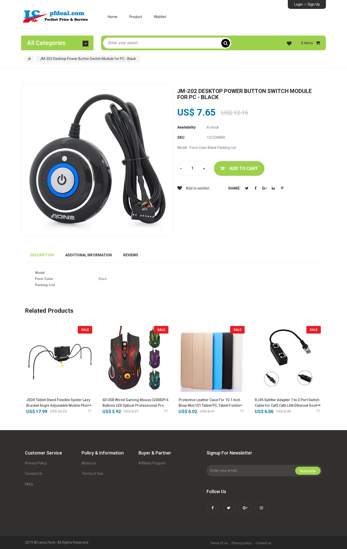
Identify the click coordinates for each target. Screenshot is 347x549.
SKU (180, 137)
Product (135, 17)
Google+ (264, 188)
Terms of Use (92, 474)
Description (42, 255)
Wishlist (160, 17)
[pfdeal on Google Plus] (245, 504)
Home (112, 17)
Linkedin (273, 188)
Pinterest (282, 188)
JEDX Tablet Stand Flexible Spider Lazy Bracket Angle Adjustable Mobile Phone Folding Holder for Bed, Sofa (58, 403)
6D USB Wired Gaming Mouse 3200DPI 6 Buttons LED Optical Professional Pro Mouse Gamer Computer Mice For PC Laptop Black (135, 403)
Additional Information (88, 255)
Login (298, 4)
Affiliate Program (152, 463)
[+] (204, 169)
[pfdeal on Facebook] (212, 504)
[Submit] (89, 410)
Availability (186, 127)
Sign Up (314, 4)
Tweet (247, 188)
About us (89, 463)
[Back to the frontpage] (29, 59)
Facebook (255, 188)
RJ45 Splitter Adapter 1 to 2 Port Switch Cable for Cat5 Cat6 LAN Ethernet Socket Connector (287, 403)
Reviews (130, 255)
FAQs (29, 484)
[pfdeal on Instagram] (261, 504)
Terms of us (219, 543)
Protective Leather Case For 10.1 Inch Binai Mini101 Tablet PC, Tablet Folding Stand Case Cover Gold (210, 403)
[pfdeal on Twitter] (229, 504)
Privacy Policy (36, 463)
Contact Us (33, 474)
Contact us (263, 543)
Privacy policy (241, 543)
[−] (181, 169)
